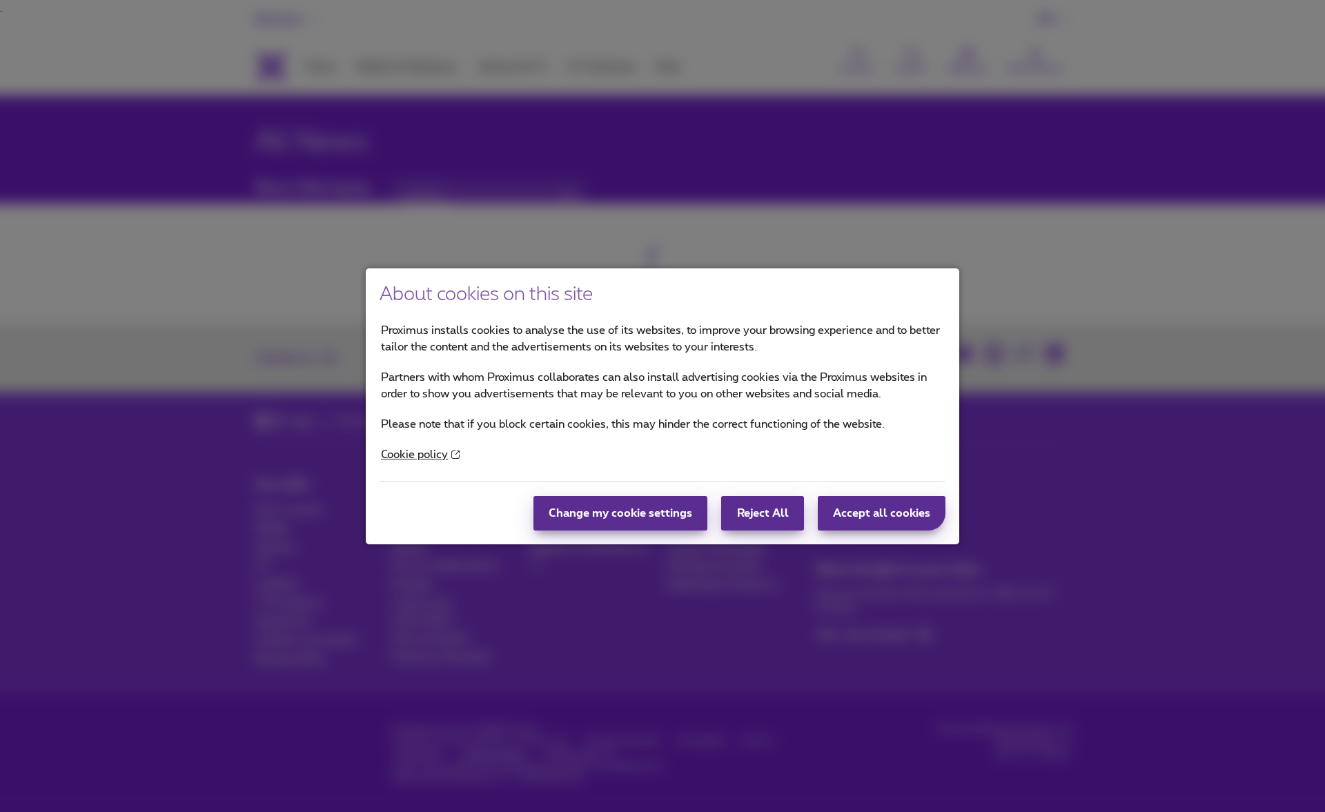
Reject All (763, 513)
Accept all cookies (881, 513)
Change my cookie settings (620, 513)
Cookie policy (414, 454)
